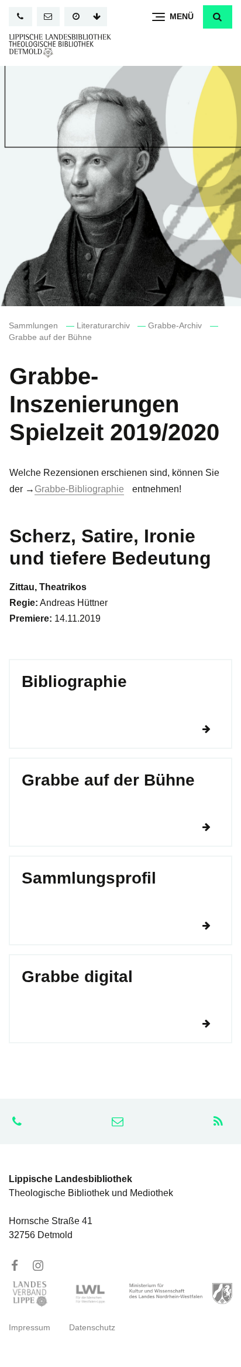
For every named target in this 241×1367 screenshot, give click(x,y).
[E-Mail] (48, 16)
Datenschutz (92, 1327)
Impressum (29, 1327)
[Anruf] (20, 16)
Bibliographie (74, 681)
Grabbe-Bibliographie (79, 489)
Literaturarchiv (103, 325)
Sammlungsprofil (89, 878)
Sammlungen (33, 325)
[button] (217, 17)
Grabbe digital (77, 977)
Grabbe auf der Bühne (50, 337)
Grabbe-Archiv (175, 325)
